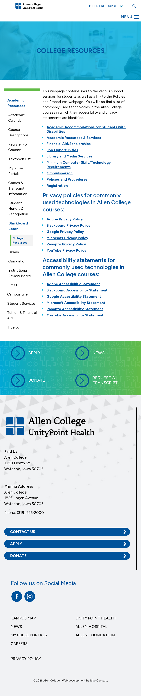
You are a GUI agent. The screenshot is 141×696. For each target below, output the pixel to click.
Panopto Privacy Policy (66, 244)
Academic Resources (16, 103)
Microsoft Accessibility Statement (76, 303)
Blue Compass (99, 680)
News (16, 626)
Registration (57, 186)
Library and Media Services (69, 156)
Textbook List (19, 159)
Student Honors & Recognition (18, 208)
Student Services (21, 303)
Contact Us (22, 531)
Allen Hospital (91, 626)
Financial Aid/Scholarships (69, 144)
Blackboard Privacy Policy (68, 225)
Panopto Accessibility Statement (75, 309)
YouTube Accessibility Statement (75, 315)
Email (12, 285)
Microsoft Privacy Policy (67, 238)
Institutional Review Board (19, 273)
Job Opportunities (62, 150)
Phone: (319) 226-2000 (24, 512)
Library (13, 252)
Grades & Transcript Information (17, 188)
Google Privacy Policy (65, 232)
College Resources (19, 240)
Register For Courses (18, 147)
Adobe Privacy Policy (65, 219)
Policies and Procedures (67, 179)
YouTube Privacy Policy (66, 250)
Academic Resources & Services (74, 138)
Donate (18, 555)
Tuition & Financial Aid (22, 315)
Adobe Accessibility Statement (73, 284)
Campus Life (17, 294)
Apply (16, 543)
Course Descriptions (18, 132)
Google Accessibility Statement (74, 296)
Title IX (13, 327)
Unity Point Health (95, 618)
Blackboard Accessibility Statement (77, 290)
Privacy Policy (26, 658)
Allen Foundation (95, 635)
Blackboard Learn (18, 226)
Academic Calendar (16, 118)
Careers (19, 643)
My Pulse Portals (15, 171)
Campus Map (23, 618)
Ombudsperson (60, 173)
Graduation (17, 261)
